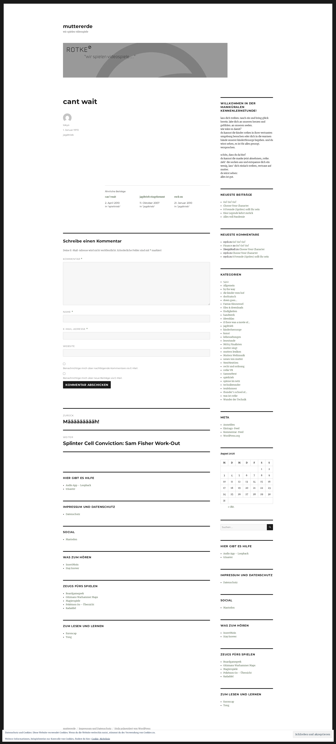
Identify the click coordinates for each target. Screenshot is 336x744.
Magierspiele (73, 600)
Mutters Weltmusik (234, 355)
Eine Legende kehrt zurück (238, 213)
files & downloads (233, 307)
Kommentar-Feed (233, 432)
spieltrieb (228, 377)
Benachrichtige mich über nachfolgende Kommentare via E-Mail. (100, 368)
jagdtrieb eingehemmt (152, 196)
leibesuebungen (232, 337)
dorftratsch (229, 296)
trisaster (70, 489)
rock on (178, 196)
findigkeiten (230, 311)
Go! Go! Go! (229, 202)
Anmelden (229, 424)
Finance (227, 245)
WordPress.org (231, 435)
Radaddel (71, 608)
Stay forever (72, 568)
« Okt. (231, 506)
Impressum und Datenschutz (95, 728)
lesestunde (229, 340)
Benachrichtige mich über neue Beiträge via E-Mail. (92, 378)
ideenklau (228, 318)
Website (69, 346)
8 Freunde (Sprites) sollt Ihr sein (241, 209)
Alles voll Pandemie (234, 216)
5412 (226, 281)
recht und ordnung (233, 366)
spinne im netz (231, 381)
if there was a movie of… (236, 322)
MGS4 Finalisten (232, 344)
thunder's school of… (235, 392)
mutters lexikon (232, 351)
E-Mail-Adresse (75, 329)
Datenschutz (73, 514)
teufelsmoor (230, 388)
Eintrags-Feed (231, 428)
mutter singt (230, 348)
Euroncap (71, 633)
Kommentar (72, 259)
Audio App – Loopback (78, 485)
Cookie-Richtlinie (101, 739)
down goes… (230, 300)
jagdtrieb (68, 134)
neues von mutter (233, 359)
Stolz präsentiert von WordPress (132, 728)
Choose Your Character (236, 205)
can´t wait (110, 196)
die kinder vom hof (233, 292)
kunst (226, 333)
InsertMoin (72, 564)
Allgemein (229, 285)
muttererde (78, 26)
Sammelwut (230, 373)
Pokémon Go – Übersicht (80, 604)
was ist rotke (230, 395)
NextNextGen (230, 362)
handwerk (229, 315)
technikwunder (231, 384)
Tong (69, 637)
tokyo (66, 125)
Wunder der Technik (234, 399)
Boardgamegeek (75, 593)
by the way (229, 289)
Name (68, 311)
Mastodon (71, 539)
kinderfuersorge (232, 329)
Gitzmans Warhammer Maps (82, 597)
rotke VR (228, 370)
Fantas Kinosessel (233, 304)
